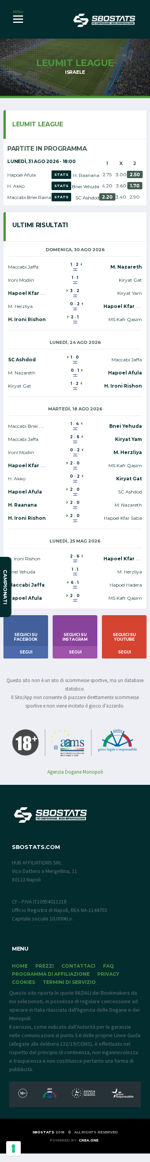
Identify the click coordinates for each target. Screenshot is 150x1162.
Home (20, 966)
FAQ (108, 966)
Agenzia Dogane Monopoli (75, 772)
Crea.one (88, 1140)
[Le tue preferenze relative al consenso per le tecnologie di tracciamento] (13, 1148)
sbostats (43, 1132)
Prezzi (44, 966)
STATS (61, 174)
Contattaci (78, 966)
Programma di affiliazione (51, 974)
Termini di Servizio (69, 982)
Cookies (23, 982)
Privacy (108, 974)
